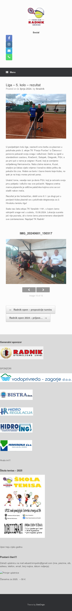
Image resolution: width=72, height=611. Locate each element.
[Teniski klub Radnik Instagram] (9, 44)
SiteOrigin (40, 604)
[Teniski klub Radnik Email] (9, 51)
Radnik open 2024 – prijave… (28, 317)
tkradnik (40, 88)
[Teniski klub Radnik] (36, 16)
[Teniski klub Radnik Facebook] (9, 38)
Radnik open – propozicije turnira (30, 309)
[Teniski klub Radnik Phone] (9, 57)
